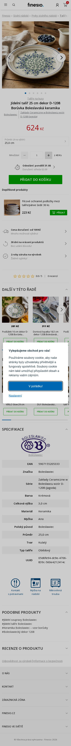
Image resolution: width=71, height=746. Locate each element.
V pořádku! (36, 386)
